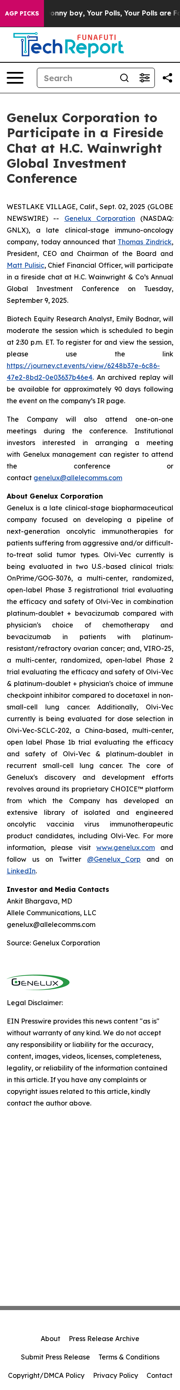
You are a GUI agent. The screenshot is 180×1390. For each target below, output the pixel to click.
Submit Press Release (55, 1357)
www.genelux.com (125, 847)
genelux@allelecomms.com (77, 478)
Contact (159, 1375)
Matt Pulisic (25, 265)
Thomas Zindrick (145, 242)
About (50, 1338)
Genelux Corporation (99, 218)
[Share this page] (167, 77)
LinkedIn (21, 871)
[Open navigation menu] (15, 77)
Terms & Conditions (128, 1357)
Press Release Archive (104, 1338)
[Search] (124, 77)
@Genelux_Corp (114, 859)
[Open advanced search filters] (144, 77)
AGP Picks (22, 13)
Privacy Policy (115, 1375)
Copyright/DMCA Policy (46, 1375)
